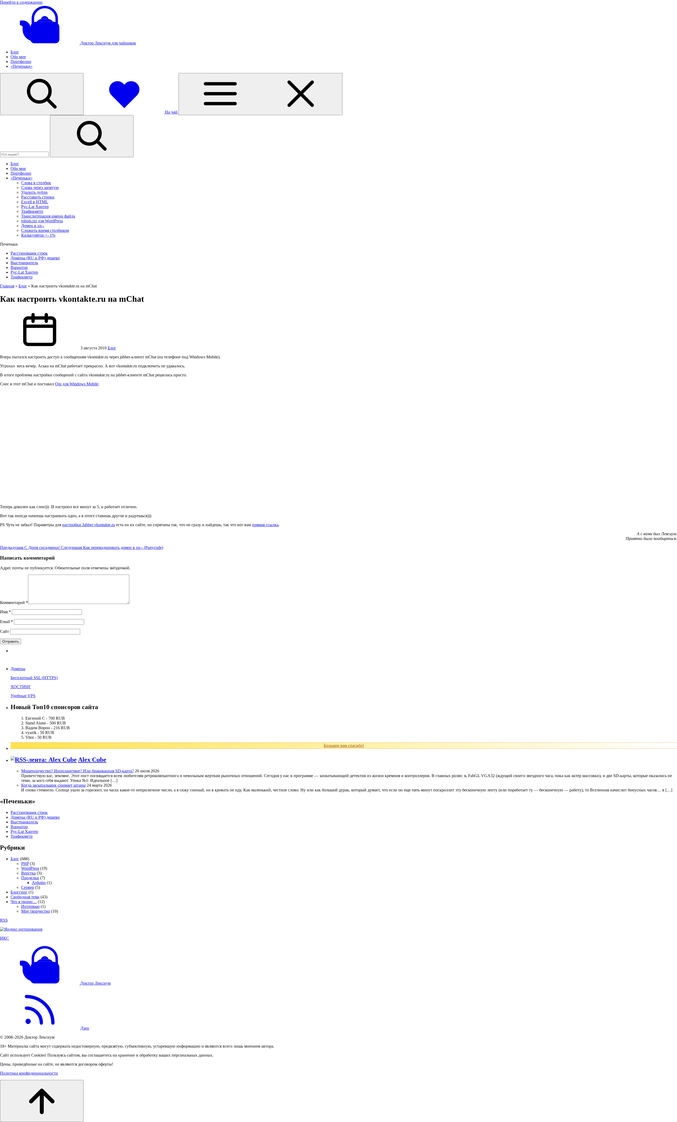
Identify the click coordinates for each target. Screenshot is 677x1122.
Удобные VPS (23, 695)
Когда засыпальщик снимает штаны (53, 785)
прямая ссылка (265, 524)
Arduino (39, 882)
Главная (7, 286)
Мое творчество (35, 911)
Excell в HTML (34, 202)
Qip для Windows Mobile (76, 384)
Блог (15, 52)
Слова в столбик (36, 183)
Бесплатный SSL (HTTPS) (34, 677)
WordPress (30, 868)
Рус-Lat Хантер (35, 206)
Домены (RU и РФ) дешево (35, 258)
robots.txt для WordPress (42, 221)
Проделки (30, 878)
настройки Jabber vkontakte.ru (88, 524)
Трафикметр (32, 211)
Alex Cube (92, 759)
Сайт (4, 631)
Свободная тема (25, 897)
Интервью (30, 906)
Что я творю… (24, 901)
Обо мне (18, 57)
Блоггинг (19, 892)
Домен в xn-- (32, 225)
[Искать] (92, 136)
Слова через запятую (40, 187)
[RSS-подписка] (39, 1028)
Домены (18, 668)
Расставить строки (37, 197)
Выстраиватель (24, 262)
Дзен (84, 1028)
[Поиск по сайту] (42, 94)
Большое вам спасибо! (344, 745)
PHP (25, 863)
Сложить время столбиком (45, 230)
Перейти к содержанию (21, 2)
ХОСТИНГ (21, 686)
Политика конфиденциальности (29, 1073)
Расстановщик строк (29, 253)
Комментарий (14, 602)
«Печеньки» (22, 66)
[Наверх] (42, 1101)
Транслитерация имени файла (48, 216)
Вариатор (19, 267)
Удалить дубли (34, 192)
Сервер (27, 887)
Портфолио (21, 61)
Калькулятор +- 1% (38, 235)
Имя (5, 612)
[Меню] (260, 94)
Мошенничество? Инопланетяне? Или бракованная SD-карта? (77, 771)
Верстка (28, 873)
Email (6, 621)
